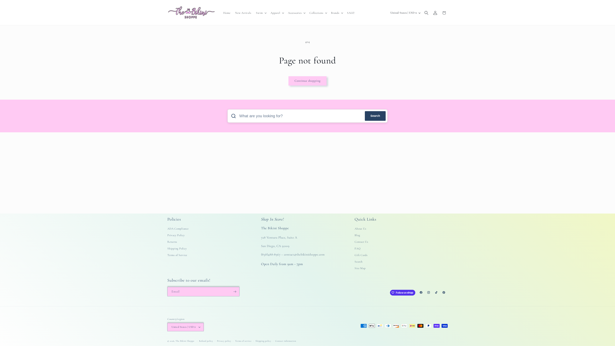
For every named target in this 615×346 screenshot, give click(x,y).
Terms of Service (177, 255)
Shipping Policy (177, 248)
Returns (172, 241)
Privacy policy (224, 341)
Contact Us (361, 241)
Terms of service (243, 341)
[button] (261, 13)
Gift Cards (361, 255)
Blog (357, 235)
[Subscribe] (234, 291)
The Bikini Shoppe (185, 341)
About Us (360, 228)
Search (375, 115)
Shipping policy (263, 341)
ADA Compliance (178, 228)
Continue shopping (307, 80)
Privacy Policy (176, 235)
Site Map (360, 268)
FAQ (357, 248)
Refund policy (206, 341)
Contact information (285, 341)
